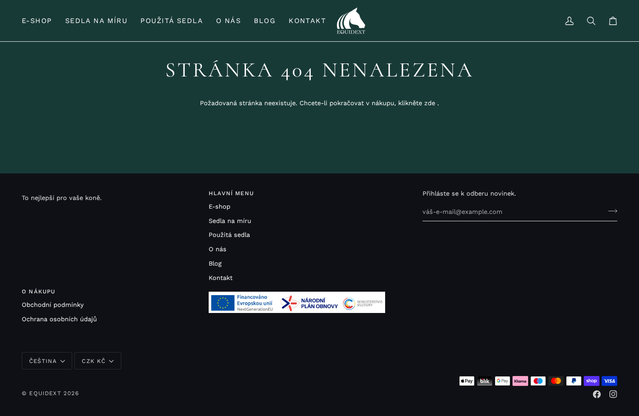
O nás (217, 249)
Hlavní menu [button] (231, 193)
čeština (43, 361)
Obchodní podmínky (52, 305)
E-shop (219, 206)
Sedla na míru (230, 221)
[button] (40, 20)
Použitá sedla (229, 235)
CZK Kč (94, 361)
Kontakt (221, 278)
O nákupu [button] (38, 291)
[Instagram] (613, 394)
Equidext (45, 393)
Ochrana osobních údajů (59, 319)
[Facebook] (597, 394)
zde (429, 103)
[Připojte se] (610, 211)
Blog (215, 263)
